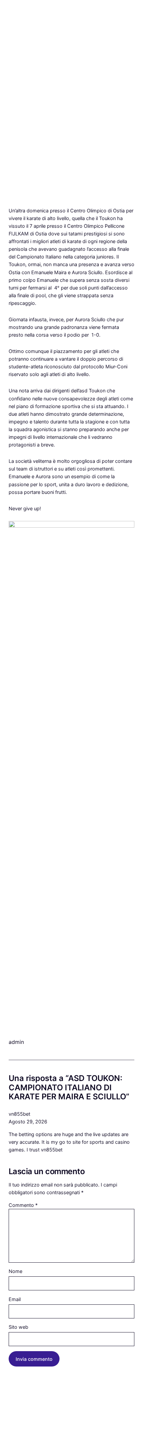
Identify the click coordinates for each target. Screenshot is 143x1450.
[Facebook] (19, 1438)
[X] (27, 1438)
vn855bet (19, 1114)
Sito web (18, 1327)
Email (15, 1299)
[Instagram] (11, 1438)
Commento (23, 1205)
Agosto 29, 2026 (28, 1121)
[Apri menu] (13, 38)
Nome (15, 1271)
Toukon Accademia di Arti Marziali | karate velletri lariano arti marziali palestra (71, 20)
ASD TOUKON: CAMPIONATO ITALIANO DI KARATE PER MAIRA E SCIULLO (69, 79)
